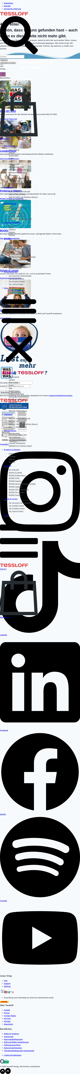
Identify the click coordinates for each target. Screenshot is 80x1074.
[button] (19, 330)
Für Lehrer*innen (16, 284)
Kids (10, 161)
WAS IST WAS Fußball (18, 200)
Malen (11, 226)
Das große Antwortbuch (19, 169)
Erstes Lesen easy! (16, 167)
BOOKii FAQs (14, 251)
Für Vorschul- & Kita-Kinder (20, 276)
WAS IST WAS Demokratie (19, 191)
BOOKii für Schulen (17, 265)
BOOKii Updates (15, 259)
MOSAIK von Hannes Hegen (20, 219)
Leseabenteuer (10, 203)
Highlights (8, 187)
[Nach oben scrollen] (2, 1071)
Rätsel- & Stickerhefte (18, 178)
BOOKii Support (15, 254)
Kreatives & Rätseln (12, 222)
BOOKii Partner (15, 268)
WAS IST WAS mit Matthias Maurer (23, 197)
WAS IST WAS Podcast (18, 184)
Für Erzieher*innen (17, 281)
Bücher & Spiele (15, 245)
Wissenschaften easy (17, 172)
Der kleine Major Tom (18, 207)
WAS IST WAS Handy (17, 194)
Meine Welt (13, 155)
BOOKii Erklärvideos (17, 248)
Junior (11, 158)
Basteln (12, 235)
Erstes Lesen (14, 164)
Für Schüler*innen (16, 278)
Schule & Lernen (10, 272)
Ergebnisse (4, 60)
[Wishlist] (3, 74)
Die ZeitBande (14, 210)
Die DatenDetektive (17, 213)
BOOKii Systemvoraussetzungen (22, 257)
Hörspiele (13, 175)
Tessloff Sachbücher (17, 216)
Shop (6, 288)
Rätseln (12, 232)
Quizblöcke (13, 181)
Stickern (12, 229)
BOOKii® (7, 239)
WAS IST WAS (9, 146)
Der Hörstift (14, 243)
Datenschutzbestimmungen (60, 395)
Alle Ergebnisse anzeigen (8, 63)
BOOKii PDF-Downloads (18, 262)
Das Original (14, 150)
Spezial (12, 153)
